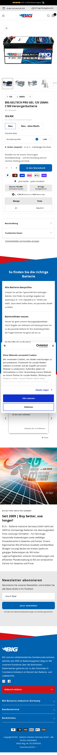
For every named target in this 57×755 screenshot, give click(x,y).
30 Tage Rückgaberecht (44, 8)
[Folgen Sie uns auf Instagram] (3, 681)
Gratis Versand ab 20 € (15, 8)
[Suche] (48, 15)
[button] (6, 418)
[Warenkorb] (53, 15)
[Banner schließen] (53, 346)
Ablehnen (28, 407)
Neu (10, 126)
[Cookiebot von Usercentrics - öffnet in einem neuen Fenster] (36, 346)
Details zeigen (42, 390)
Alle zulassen (28, 398)
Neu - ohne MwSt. (30, 126)
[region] (28, 418)
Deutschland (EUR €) (27, 747)
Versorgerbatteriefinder (37, 321)
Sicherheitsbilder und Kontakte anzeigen (22, 241)
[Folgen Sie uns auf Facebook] (9, 681)
